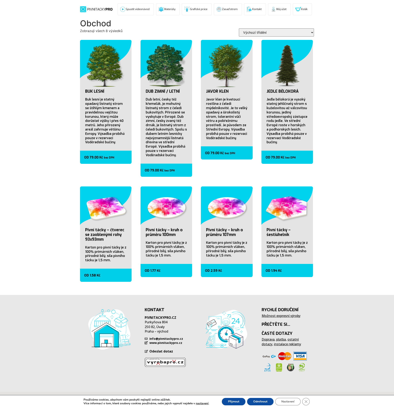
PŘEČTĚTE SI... (276, 324)
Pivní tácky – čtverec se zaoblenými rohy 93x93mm (104, 234)
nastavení (202, 403)
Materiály (169, 9)
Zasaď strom (230, 9)
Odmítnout (260, 401)
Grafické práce (198, 9)
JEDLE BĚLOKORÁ (283, 91)
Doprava (268, 339)
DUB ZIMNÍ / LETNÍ (163, 91)
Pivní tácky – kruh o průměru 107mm (224, 232)
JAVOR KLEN (217, 91)
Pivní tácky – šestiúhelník (279, 232)
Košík (304, 9)
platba (281, 339)
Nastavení (287, 401)
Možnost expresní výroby (281, 315)
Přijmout (233, 401)
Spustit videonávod (138, 9)
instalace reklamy (287, 344)
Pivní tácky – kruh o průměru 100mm (164, 232)
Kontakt (257, 9)
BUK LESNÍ (94, 91)
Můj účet (281, 9)
